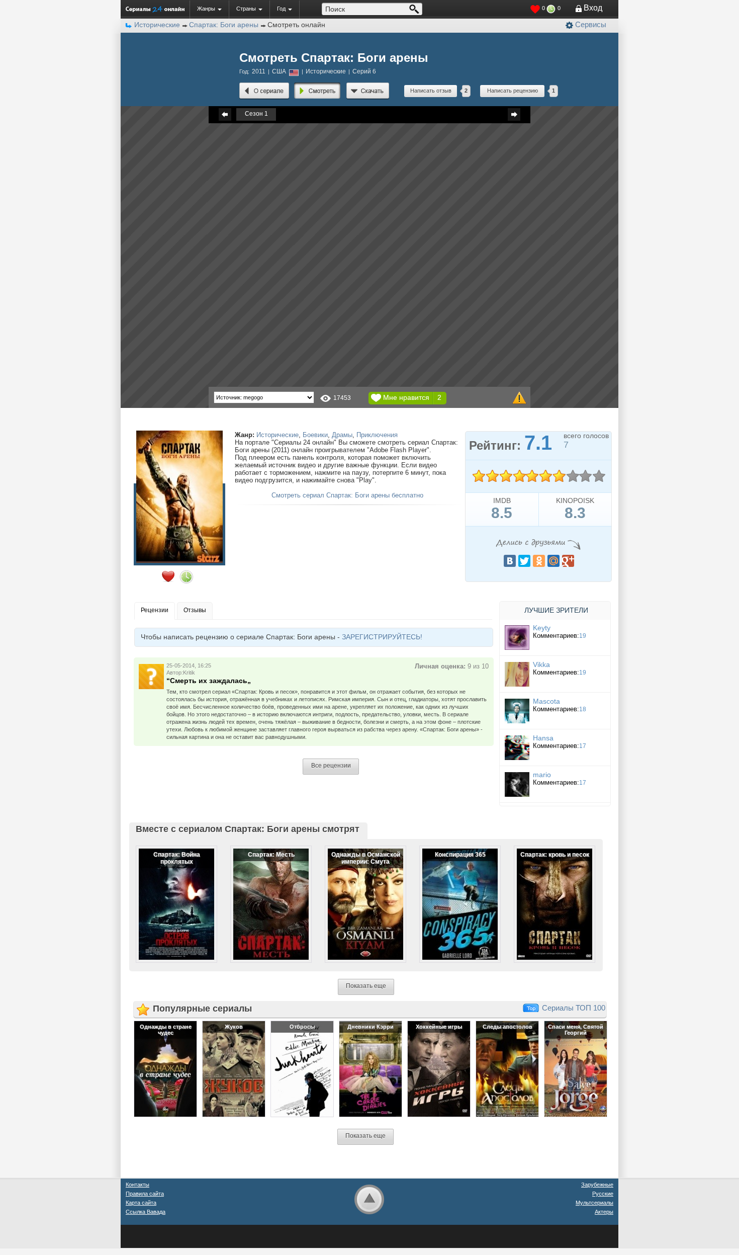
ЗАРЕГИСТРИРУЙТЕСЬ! (382, 637)
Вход (593, 8)
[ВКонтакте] (510, 561)
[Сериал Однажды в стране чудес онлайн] (165, 1068)
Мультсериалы (594, 1203)
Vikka (541, 664)
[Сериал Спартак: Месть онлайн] (264, 896)
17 (582, 745)
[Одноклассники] (539, 561)
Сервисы (590, 24)
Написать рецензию (512, 91)
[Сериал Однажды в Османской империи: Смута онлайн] (359, 896)
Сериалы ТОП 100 (573, 1007)
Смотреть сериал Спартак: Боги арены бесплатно (347, 495)
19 (582, 635)
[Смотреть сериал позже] (186, 577)
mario (542, 775)
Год (281, 9)
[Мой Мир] (553, 561)
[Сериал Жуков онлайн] (234, 1068)
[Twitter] (524, 561)
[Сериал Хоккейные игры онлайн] (439, 1068)
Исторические (277, 435)
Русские (602, 1194)
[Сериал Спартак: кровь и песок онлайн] (548, 896)
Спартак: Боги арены (223, 25)
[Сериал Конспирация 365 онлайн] (453, 896)
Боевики (315, 435)
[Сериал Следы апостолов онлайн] (507, 1068)
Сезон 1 (256, 113)
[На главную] (155, 9)
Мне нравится (406, 397)
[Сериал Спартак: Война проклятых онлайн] (170, 896)
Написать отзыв (430, 91)
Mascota (546, 701)
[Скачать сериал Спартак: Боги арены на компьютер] (367, 91)
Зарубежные (597, 1185)
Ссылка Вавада (145, 1212)
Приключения (377, 435)
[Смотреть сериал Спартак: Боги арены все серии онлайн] (317, 91)
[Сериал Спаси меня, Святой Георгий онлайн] (575, 1068)
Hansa (543, 738)
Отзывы (194, 610)
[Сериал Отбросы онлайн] (302, 1068)
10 (598, 476)
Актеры (604, 1212)
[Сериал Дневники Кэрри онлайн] (370, 1068)
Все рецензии (331, 765)
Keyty (541, 628)
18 (582, 709)
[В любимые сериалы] (168, 576)
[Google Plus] (568, 561)
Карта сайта (141, 1203)
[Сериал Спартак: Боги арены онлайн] (264, 91)
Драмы (342, 435)
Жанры (206, 9)
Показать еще (366, 985)
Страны (246, 9)
